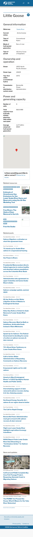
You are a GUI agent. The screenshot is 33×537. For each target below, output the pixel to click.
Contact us (26, 523)
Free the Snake (9, 227)
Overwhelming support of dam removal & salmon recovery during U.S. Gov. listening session (16, 391)
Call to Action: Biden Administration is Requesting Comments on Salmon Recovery (15, 359)
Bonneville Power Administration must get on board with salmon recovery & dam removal (15, 419)
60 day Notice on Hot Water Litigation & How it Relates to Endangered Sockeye (14, 301)
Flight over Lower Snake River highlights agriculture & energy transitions (14, 430)
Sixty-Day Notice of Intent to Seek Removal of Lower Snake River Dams (16, 313)
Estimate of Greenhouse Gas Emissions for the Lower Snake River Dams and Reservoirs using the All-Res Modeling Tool (15, 197)
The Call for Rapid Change (13, 409)
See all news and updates (9, 507)
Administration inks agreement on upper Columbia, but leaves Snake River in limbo (16, 281)
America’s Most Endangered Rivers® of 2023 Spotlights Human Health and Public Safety (16, 379)
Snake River (20, 29)
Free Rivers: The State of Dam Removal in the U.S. (11, 212)
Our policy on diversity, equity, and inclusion (14, 518)
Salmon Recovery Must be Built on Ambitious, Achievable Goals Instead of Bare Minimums (15, 324)
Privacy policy (17, 523)
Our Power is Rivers (10, 258)
